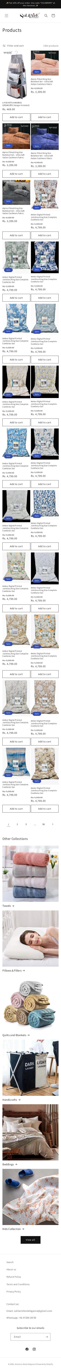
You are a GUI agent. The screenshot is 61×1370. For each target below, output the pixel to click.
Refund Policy (14, 1276)
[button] (6, 15)
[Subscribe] (46, 1337)
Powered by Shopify (44, 1364)
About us (11, 1269)
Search (10, 1262)
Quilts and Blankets (14, 1035)
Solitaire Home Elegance (25, 1364)
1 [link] (8, 824)
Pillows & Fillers (11, 970)
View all (30, 1239)
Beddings (8, 1164)
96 (43, 824)
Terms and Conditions (18, 1284)
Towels (6, 906)
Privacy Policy (14, 1291)
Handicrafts (9, 1100)
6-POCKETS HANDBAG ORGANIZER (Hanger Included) (16, 103)
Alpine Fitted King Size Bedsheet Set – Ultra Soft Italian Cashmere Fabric (42, 81)
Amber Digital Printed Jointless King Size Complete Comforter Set (44, 217)
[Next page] (52, 824)
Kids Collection (11, 1229)
